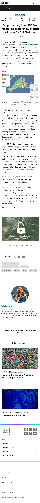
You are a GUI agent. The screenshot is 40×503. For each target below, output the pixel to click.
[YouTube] (35, 433)
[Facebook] (26, 429)
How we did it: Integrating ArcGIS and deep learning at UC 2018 (17, 376)
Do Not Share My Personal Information (14, 497)
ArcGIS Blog (6, 8)
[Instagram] (30, 433)
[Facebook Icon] (19, 257)
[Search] (33, 2)
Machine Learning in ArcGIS (13, 415)
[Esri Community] (26, 433)
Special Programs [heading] (7, 455)
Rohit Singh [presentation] (13, 372)
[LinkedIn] (35, 429)
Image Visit (6, 196)
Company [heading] (5, 451)
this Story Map (9, 177)
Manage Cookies (7, 492)
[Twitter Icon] (15, 257)
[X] (30, 429)
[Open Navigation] (37, 2)
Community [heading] (5, 443)
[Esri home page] (5, 2)
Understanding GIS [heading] (8, 447)
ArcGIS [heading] (4, 439)
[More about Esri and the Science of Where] (6, 432)
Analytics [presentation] (20, 372)
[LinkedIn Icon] (23, 257)
